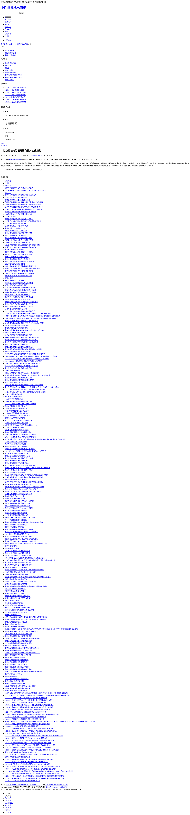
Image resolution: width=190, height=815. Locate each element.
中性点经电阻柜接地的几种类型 (16, 480)
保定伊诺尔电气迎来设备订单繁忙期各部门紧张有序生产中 (25, 389)
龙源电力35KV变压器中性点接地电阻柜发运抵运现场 (23, 209)
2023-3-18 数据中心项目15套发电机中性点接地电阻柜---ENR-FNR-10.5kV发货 (32, 750)
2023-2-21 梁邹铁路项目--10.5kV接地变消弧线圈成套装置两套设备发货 (29, 740)
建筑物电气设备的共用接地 (14, 427)
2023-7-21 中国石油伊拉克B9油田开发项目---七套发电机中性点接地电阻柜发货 (32, 773)
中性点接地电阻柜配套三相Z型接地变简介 (19, 380)
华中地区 (8, 807)
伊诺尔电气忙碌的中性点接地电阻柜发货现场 (20, 434)
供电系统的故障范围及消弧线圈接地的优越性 (20, 212)
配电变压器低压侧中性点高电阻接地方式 (19, 432)
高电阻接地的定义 (11, 546)
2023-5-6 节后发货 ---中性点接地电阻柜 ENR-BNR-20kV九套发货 (27, 764)
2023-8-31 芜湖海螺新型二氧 (14, 90)
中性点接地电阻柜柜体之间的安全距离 (18, 233)
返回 (2, 143)
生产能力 (8, 24)
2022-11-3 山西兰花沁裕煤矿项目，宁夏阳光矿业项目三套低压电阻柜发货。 (31, 731)
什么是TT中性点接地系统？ (14, 399)
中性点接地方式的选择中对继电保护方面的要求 (21, 302)
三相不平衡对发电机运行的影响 (16, 442)
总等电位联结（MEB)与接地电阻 (16, 423)
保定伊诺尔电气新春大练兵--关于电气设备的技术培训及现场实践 (27, 375)
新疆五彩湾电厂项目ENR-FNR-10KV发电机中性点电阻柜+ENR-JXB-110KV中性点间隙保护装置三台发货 (41, 629)
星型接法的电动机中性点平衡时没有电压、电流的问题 (24, 385)
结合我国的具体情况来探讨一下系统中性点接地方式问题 (24, 323)
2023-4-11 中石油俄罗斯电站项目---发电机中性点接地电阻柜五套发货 (29, 759)
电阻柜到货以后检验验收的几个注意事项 (19, 252)
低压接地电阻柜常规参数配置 (15, 264)
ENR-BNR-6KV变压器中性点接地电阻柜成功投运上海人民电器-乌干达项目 (31, 356)
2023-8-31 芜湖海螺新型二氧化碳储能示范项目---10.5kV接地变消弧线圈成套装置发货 (34, 778)
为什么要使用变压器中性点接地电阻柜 (18, 238)
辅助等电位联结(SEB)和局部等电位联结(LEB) (21, 425)
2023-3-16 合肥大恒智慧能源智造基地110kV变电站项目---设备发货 (28, 747)
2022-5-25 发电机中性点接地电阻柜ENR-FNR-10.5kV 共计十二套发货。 (29, 707)
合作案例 (8, 29)
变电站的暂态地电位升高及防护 (16, 408)
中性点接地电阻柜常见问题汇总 (16, 622)
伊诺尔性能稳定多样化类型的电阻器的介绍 (20, 465)
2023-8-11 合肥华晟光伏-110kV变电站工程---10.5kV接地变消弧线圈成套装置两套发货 (34, 776)
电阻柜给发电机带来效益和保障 (16, 645)
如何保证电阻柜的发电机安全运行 (16, 612)
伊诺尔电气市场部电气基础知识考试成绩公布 (20, 195)
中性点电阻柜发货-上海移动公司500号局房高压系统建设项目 (26, 544)
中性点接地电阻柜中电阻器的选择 (16, 463)
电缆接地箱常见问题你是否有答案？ (17, 667)
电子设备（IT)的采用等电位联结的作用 (18, 420)
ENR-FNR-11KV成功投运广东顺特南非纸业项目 (21, 366)
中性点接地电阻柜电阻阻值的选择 (16, 461)
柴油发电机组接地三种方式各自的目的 (18, 494)
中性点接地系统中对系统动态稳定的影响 (19, 306)
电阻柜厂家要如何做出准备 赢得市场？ (18, 608)
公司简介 (8, 20)
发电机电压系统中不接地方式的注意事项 (19, 508)
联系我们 (8, 36)
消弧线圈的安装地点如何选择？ (16, 605)
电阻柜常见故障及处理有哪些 (15, 657)
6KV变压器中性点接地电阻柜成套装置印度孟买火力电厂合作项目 (28, 314)
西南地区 (8, 810)
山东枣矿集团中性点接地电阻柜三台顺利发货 (20, 541)
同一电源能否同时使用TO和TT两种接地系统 (20, 404)
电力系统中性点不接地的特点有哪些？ (18, 562)
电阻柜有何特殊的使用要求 (14, 624)
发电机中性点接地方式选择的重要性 (17, 553)
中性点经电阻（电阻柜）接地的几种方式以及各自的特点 (24, 487)
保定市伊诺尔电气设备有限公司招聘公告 (19, 188)
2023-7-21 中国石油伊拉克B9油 (15, 95)
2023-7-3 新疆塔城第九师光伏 (15, 97)
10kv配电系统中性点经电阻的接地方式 (18, 214)
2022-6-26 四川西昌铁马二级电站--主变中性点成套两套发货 (25, 717)
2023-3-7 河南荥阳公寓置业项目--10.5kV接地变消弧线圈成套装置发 (28, 743)
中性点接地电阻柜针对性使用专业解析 (18, 636)
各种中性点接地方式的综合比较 (16, 309)
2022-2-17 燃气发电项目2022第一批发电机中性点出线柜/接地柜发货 (28, 700)
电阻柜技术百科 (22, 44)
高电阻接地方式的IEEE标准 (14, 496)
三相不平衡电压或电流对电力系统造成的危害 (20, 437)
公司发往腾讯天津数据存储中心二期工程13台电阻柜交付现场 (26, 190)
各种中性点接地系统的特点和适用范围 (18, 401)
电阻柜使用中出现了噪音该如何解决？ (18, 655)
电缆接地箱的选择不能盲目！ (15, 681)
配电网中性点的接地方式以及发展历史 (18, 484)
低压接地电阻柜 (10, 72)
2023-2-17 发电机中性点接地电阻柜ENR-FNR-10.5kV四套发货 (26, 738)
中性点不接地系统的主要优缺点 (16, 231)
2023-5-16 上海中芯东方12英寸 (15, 102)
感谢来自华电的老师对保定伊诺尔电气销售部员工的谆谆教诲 (26, 619)
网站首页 (8, 17)
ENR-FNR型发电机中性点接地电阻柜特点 (19, 273)
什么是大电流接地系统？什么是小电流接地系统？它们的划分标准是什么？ (31, 560)
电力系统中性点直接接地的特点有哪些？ (19, 565)
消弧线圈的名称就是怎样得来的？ (16, 567)
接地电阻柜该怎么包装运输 (14, 250)
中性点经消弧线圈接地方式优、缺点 (17, 456)
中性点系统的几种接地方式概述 (16, 228)
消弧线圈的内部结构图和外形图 (16, 285)
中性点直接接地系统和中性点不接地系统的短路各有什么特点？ (27, 586)
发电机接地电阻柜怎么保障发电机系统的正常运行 (22, 648)
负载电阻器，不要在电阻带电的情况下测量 (20, 517)
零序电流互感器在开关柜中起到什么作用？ (20, 501)
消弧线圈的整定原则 (12, 600)
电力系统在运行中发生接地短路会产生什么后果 (21, 340)
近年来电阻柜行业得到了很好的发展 (17, 688)
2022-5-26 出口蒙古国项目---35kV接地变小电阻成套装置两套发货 (27, 709)
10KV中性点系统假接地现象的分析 (17, 534)
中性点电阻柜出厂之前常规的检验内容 (18, 641)
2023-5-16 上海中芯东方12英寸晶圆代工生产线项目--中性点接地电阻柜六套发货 (32, 766)
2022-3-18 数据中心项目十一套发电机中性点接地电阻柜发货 (26, 702)
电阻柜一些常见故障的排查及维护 (16, 257)
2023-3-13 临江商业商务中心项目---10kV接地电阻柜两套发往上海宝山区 (30, 745)
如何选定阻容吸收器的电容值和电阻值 (18, 643)
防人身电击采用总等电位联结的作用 (17, 415)
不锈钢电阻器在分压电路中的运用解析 (18, 536)
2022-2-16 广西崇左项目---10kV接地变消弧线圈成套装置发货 (26, 698)
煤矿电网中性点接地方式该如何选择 (17, 503)
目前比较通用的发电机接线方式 (16, 235)
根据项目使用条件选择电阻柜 (15, 683)
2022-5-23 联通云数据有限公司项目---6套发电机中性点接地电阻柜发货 (29, 705)
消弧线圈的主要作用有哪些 (14, 280)
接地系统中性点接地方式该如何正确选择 (19, 297)
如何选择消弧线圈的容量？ (14, 603)
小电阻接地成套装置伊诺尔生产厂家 (17, 691)
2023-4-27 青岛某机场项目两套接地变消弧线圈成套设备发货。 (26, 762)
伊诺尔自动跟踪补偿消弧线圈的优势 (17, 506)
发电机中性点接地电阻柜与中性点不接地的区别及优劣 (24, 522)
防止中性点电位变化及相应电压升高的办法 (20, 287)
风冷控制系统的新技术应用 (14, 591)
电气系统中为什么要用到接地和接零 (17, 200)
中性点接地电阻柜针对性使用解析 (16, 660)
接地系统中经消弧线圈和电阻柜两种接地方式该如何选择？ (25, 354)
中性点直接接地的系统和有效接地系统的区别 (20, 261)
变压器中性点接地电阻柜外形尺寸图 (17, 242)
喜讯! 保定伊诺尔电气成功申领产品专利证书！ (21, 752)
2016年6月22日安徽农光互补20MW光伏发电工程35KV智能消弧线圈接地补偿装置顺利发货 (36, 693)
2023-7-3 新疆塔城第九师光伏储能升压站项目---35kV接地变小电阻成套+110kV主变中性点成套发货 (39, 771)
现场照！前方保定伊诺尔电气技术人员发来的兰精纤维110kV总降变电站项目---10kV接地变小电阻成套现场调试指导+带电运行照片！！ (52, 721)
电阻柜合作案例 (10, 55)
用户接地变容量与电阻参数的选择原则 (18, 378)
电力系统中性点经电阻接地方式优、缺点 (19, 458)
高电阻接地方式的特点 (13, 548)
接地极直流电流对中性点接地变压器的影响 (20, 449)
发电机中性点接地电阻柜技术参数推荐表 (19, 271)
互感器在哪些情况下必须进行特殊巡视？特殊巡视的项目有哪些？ (28, 577)
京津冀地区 (9, 803)
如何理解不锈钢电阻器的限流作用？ (17, 515)
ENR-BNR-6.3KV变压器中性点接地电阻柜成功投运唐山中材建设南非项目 (30, 318)
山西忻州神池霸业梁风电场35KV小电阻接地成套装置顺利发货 (26, 475)
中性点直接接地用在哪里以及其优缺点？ (19, 347)
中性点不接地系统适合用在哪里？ (16, 344)
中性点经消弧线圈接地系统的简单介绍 (18, 276)
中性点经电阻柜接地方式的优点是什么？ (19, 351)
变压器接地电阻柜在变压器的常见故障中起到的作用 (23, 204)
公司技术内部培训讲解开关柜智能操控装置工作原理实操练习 (26, 617)
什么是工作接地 (10, 216)
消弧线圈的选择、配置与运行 (15, 333)
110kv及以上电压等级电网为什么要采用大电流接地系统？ (25, 558)
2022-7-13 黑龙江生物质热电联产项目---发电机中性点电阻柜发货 (27, 724)
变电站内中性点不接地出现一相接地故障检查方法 (22, 653)
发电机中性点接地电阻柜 (13, 75)
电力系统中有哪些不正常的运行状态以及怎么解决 (22, 342)
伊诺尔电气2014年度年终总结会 (16, 197)
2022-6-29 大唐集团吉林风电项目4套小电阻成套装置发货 (24, 719)
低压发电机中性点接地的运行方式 (16, 430)
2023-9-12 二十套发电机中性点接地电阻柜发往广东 (22, 781)
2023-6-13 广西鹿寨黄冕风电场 (15, 99)
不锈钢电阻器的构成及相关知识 (16, 664)
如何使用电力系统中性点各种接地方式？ (19, 555)
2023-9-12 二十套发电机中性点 (15, 88)
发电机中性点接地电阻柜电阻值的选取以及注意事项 (23, 491)
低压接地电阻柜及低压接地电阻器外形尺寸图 (20, 266)
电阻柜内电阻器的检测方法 (14, 527)
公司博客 (8, 40)
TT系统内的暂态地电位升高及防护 (17, 413)
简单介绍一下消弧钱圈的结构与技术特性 (19, 283)
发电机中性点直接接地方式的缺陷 (16, 328)
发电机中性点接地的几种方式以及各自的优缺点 (21, 489)
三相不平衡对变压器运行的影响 (16, 446)
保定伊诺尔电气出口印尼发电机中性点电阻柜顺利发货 (24, 477)
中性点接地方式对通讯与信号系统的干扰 (19, 304)
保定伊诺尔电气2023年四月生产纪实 (17, 757)
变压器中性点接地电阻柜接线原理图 (17, 551)
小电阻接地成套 (10, 63)
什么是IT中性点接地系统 (13, 397)
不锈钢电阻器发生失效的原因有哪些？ (18, 598)
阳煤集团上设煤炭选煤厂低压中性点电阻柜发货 (21, 539)
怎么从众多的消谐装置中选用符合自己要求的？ (21, 532)
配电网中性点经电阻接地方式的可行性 (18, 650)
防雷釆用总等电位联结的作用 (15, 418)
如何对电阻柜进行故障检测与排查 (16, 325)
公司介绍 (8, 181)
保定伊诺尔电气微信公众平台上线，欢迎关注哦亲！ (23, 373)
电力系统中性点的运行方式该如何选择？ (19, 219)
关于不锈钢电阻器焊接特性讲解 (16, 520)
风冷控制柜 (9, 70)
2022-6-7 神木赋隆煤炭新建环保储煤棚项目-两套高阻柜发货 (25, 712)
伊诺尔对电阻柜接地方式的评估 (16, 513)
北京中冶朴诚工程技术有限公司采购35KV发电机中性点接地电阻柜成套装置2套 (32, 316)
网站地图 (64, 787)
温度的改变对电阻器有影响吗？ (16, 498)
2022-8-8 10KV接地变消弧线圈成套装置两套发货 (22, 726)
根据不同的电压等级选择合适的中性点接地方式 (21, 321)
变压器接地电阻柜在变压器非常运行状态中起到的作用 (24, 202)
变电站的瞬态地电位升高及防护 (16, 406)
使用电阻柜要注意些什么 (13, 674)
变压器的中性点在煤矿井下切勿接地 (17, 299)
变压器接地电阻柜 (11, 676)
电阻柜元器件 (9, 80)
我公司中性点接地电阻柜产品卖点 (16, 382)
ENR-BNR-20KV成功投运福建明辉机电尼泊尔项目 (22, 363)
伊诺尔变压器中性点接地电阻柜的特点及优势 (20, 247)
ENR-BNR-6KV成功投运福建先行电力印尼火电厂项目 (23, 361)
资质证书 (8, 27)
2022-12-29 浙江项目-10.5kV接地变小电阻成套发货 (22, 733)
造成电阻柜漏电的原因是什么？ (16, 627)
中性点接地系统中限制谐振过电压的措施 (19, 529)
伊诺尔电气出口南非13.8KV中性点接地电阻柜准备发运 (24, 207)
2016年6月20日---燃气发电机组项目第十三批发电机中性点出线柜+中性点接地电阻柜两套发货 (37, 695)
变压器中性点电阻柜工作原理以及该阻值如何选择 (22, 638)
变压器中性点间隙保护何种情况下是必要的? (20, 686)
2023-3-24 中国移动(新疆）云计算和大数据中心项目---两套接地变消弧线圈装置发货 (34, 736)
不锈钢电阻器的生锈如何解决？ (16, 472)
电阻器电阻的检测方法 (13, 615)
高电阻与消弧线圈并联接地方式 (16, 584)
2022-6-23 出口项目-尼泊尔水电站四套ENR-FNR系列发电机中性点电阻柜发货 (32, 714)
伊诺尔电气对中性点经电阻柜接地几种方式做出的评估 (24, 482)
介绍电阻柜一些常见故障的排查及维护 (18, 634)
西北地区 (8, 798)
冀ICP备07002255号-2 (53, 787)
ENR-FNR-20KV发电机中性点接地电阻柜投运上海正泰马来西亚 (27, 359)
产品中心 (8, 31)
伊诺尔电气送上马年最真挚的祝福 (16, 226)
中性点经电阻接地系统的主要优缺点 (17, 259)
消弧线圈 (8, 65)
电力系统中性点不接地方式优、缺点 (17, 453)
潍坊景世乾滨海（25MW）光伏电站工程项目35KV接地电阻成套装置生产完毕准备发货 (35, 439)
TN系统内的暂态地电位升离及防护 (17, 411)
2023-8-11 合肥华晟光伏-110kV (15, 92)
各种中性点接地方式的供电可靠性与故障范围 (20, 292)
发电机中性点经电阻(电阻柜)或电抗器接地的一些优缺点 (24, 330)
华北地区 (8, 805)
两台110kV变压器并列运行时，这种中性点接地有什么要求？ (26, 392)
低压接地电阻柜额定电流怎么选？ (16, 579)
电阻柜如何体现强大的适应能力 (16, 525)
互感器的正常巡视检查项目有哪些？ (17, 574)
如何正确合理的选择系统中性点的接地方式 (20, 311)
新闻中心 (12, 44)
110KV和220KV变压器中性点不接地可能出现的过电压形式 (25, 451)
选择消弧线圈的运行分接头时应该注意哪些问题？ (22, 337)
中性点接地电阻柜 (13, 8)
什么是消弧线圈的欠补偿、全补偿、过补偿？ (20, 572)
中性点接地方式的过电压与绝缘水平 (17, 295)
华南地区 (8, 800)
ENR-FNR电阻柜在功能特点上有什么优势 (19, 610)
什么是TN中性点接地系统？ (14, 394)
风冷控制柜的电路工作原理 (14, 593)
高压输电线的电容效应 (13, 370)
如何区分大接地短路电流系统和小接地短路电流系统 (23, 221)
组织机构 (8, 22)
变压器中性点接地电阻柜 (13, 77)
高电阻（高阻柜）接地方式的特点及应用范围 (20, 581)
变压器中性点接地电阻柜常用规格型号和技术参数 (22, 245)
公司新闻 (8, 34)
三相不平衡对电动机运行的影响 (16, 444)
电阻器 (7, 68)
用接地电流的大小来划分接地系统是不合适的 (20, 290)
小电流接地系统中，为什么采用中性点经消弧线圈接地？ (24, 570)
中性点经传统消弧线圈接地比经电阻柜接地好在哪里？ (24, 349)
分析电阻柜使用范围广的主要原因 (16, 679)
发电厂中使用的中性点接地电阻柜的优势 (19, 470)
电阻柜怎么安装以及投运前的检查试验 (18, 254)
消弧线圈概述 (9, 278)
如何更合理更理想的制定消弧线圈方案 (18, 335)
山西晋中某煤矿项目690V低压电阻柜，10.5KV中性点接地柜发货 (27, 468)
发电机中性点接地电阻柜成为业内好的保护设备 (21, 631)
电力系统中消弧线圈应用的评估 (16, 510)
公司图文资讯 (9, 50)
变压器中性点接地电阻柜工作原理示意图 (19, 240)
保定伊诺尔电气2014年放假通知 (16, 223)
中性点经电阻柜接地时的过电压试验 (17, 596)
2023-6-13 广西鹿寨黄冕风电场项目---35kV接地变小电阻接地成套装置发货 (30, 769)
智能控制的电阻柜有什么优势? (15, 589)
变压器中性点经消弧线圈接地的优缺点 (18, 669)
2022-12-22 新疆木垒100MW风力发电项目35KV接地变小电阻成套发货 (29, 728)
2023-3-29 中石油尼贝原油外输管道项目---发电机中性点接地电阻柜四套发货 (31, 755)
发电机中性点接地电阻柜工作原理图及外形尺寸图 (22, 268)
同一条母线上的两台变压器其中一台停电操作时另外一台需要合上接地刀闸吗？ (32, 387)
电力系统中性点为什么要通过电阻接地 (18, 368)
